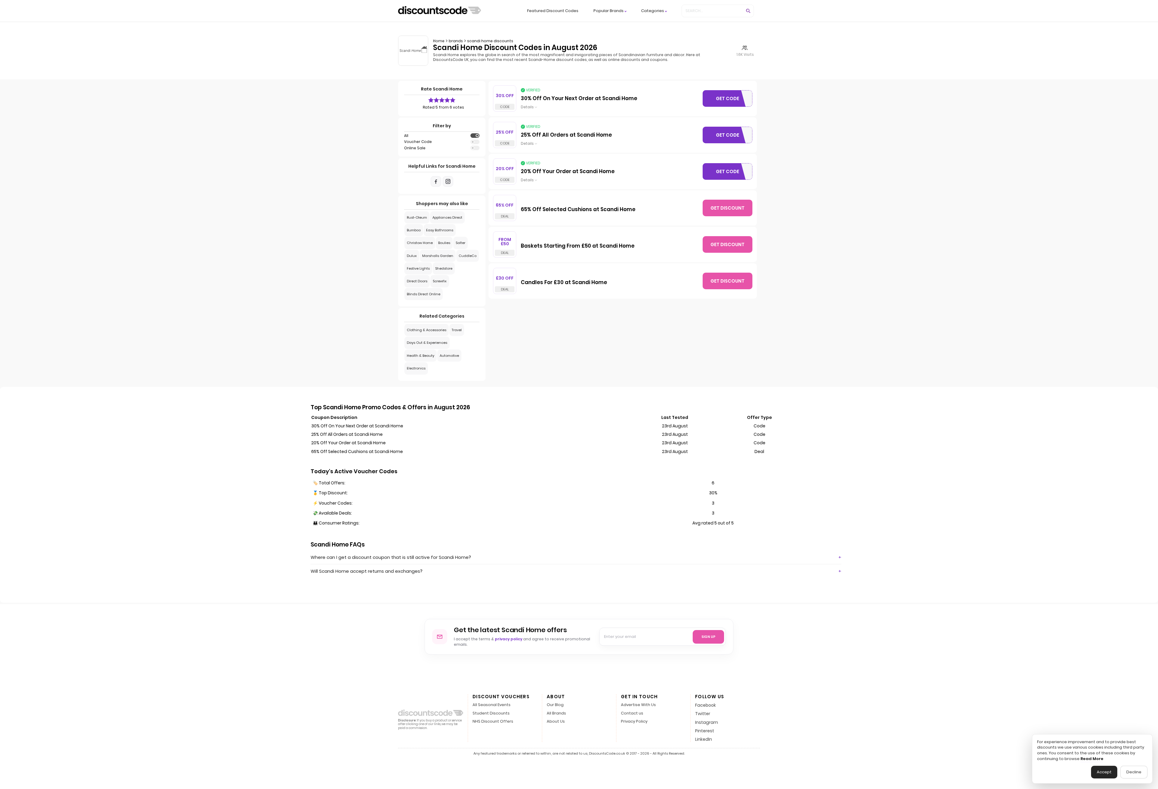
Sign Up (708, 636)
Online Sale (415, 148)
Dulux (412, 255)
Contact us (632, 713)
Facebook (705, 705)
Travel (457, 330)
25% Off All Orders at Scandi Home (566, 135)
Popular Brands (608, 11)
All (406, 135)
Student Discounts (491, 713)
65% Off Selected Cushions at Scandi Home (578, 209)
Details (527, 107)
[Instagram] (448, 181)
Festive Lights (418, 268)
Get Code (734, 99)
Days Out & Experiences (427, 342)
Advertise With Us (638, 705)
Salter (460, 242)
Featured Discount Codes (552, 11)
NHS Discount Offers (493, 721)
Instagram (706, 722)
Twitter (702, 713)
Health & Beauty (420, 355)
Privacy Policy (634, 721)
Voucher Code (418, 141)
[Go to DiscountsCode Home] (439, 11)
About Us (556, 721)
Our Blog (555, 705)
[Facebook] (436, 181)
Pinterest (704, 731)
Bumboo (414, 230)
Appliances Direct (447, 217)
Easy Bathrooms (439, 230)
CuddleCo (467, 255)
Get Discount (727, 208)
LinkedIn (703, 739)
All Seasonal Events (492, 705)
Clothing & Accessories (426, 330)
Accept (1104, 772)
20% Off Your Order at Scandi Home (568, 171)
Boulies (444, 242)
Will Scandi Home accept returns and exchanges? (366, 571)
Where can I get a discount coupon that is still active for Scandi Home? (391, 557)
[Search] (748, 11)
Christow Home (420, 242)
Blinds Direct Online (423, 294)
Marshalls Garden (437, 255)
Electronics (416, 368)
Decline (1133, 772)
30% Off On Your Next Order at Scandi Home (579, 98)
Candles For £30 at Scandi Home (564, 282)
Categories (652, 11)
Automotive (449, 355)
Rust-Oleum (417, 217)
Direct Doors (417, 281)
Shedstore (443, 268)
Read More (1091, 759)
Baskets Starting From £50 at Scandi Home (577, 246)
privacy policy (508, 639)
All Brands (556, 713)
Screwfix (440, 281)
